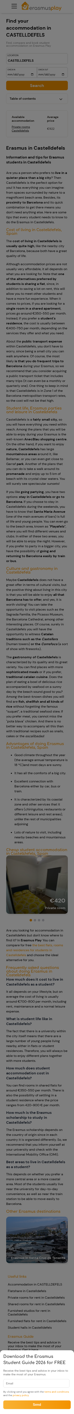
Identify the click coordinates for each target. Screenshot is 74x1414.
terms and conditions (56, 1391)
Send (37, 1404)
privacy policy (21, 1395)
